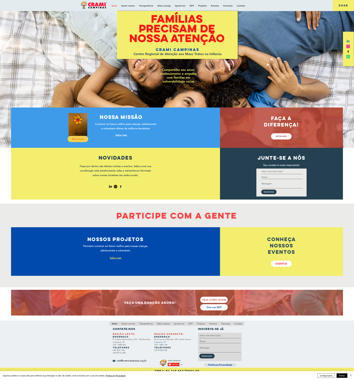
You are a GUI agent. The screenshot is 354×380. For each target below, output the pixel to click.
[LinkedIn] (110, 186)
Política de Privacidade (116, 375)
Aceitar (342, 375)
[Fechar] (350, 375)
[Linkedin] (348, 41)
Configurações (326, 375)
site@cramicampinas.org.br (132, 360)
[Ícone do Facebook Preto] (348, 51)
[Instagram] (348, 46)
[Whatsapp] (348, 56)
